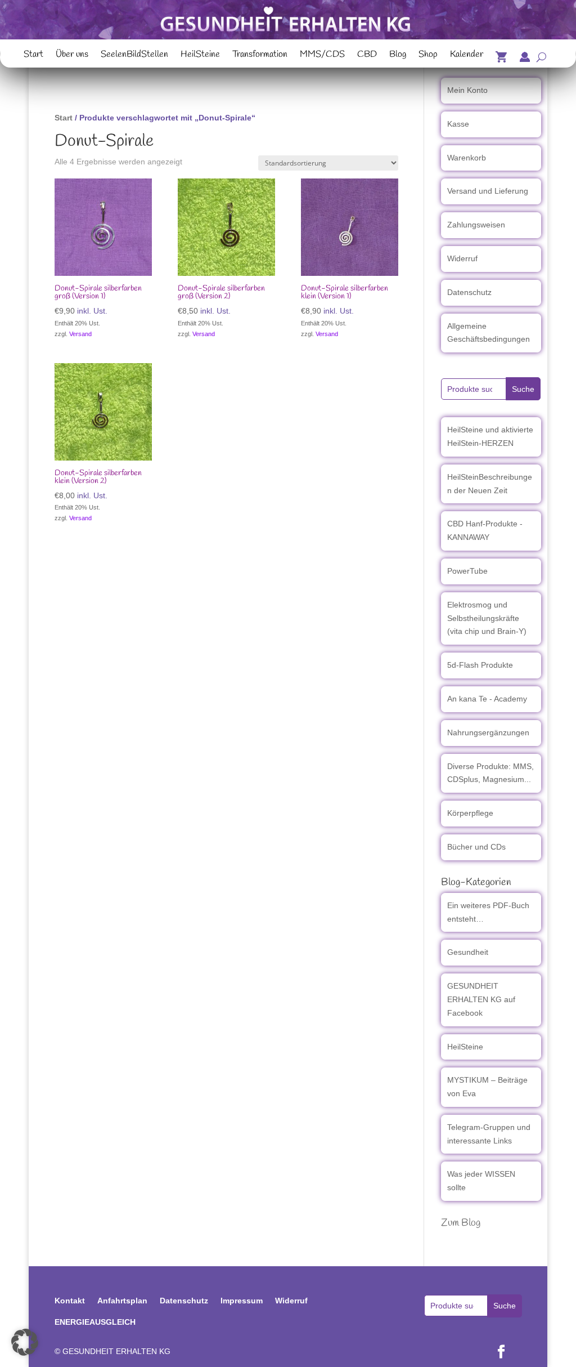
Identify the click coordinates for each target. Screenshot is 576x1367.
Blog (397, 55)
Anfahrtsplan (122, 1300)
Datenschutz (469, 292)
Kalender (466, 55)
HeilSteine (200, 55)
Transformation (259, 55)
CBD (367, 55)
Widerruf (462, 258)
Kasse (458, 123)
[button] (25, 1342)
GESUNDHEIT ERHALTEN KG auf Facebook (481, 999)
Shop (428, 55)
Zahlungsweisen (476, 224)
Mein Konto (467, 90)
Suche (523, 389)
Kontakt (70, 1300)
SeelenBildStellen (134, 55)
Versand (80, 333)
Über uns (72, 55)
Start (33, 55)
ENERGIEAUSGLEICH (95, 1321)
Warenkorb (466, 157)
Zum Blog (460, 1223)
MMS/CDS (322, 55)
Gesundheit (467, 952)
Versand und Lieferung (487, 190)
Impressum (241, 1300)
